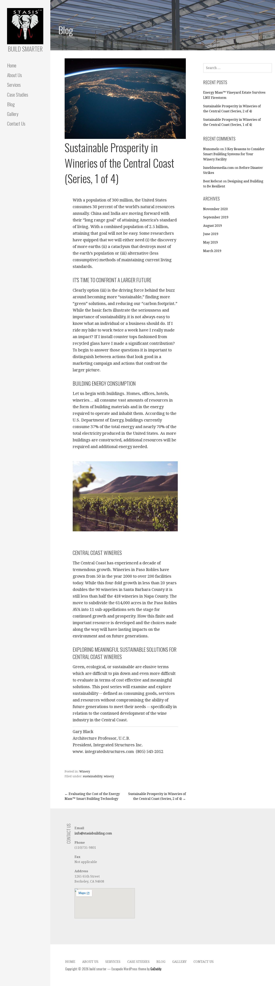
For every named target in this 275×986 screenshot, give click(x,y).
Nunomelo (211, 149)
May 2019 (210, 242)
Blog (11, 104)
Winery (84, 771)
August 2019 (212, 226)
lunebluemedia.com (218, 168)
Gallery (12, 113)
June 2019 (210, 234)
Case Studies (17, 94)
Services (14, 84)
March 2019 (212, 251)
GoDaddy (155, 968)
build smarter (25, 48)
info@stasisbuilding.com (93, 833)
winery (109, 776)
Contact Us (16, 123)
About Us (14, 74)
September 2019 (215, 217)
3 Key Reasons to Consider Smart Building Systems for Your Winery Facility (234, 154)
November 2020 (215, 209)
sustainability (92, 776)
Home (11, 65)
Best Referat (212, 181)
